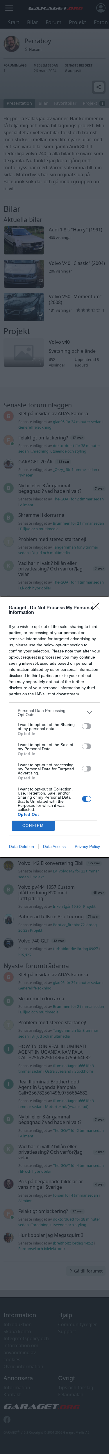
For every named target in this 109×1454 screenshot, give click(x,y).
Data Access (54, 846)
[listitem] (54, 712)
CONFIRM (33, 825)
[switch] (86, 726)
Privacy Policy (87, 846)
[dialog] (54, 727)
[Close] (97, 608)
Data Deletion (21, 846)
